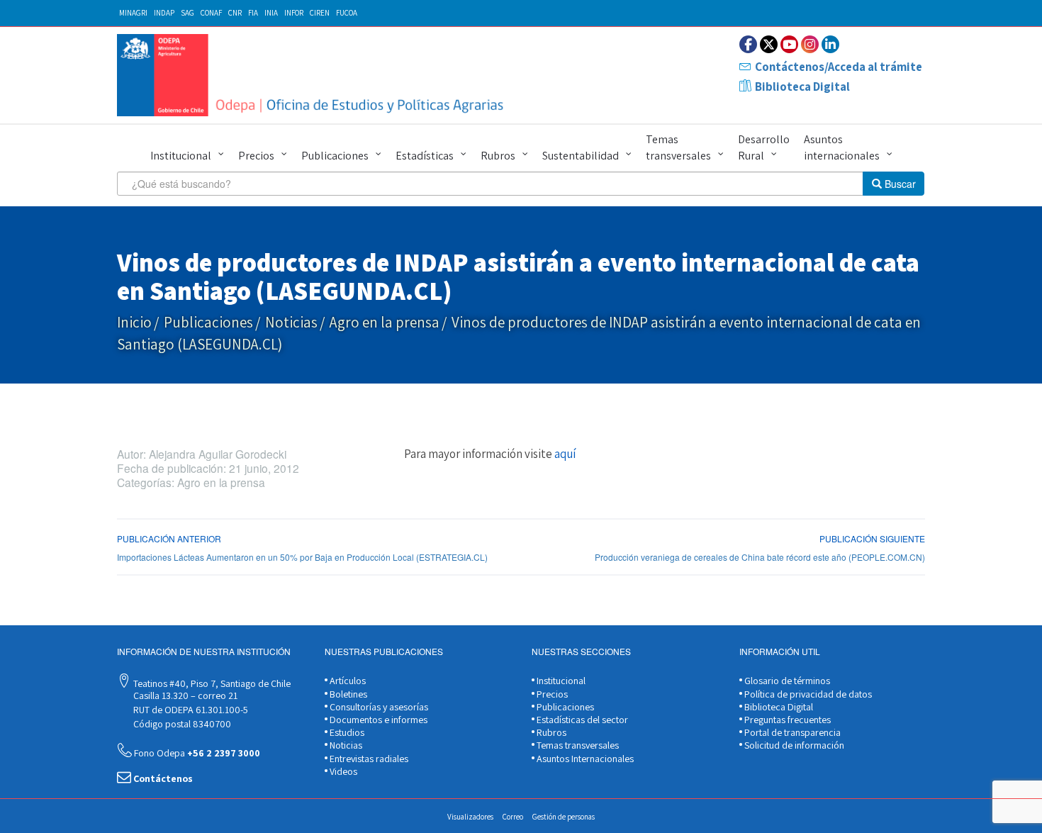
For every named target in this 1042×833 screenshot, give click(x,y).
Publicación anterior (169, 538)
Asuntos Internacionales (584, 758)
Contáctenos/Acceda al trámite (838, 66)
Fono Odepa (196, 753)
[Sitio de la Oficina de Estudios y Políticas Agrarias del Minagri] (313, 75)
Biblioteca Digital (802, 86)
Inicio (134, 322)
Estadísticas (425, 155)
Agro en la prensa (384, 322)
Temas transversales (678, 147)
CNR (235, 13)
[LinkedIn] (830, 44)
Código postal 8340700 (181, 723)
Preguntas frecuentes (786, 719)
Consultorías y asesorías (377, 706)
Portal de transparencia (791, 732)
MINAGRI (133, 13)
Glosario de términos (786, 680)
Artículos (346, 680)
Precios (256, 155)
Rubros (498, 155)
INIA (271, 13)
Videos (342, 771)
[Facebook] (748, 44)
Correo (513, 817)
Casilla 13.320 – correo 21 (184, 695)
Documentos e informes (377, 719)
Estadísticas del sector (581, 719)
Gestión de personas (563, 817)
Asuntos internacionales (842, 147)
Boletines (347, 694)
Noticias (291, 322)
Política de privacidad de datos (807, 694)
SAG (187, 13)
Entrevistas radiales (367, 758)
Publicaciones (335, 155)
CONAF (211, 13)
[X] (769, 44)
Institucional (180, 155)
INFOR (293, 13)
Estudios (345, 732)
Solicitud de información (793, 745)
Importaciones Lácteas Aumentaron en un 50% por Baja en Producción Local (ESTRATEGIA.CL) (302, 557)
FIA (253, 13)
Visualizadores (470, 817)
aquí (565, 454)
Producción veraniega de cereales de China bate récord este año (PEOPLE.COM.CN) (760, 557)
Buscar (899, 184)
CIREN (320, 13)
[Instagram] (810, 44)
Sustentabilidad (580, 155)
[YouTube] (789, 44)
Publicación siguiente (872, 538)
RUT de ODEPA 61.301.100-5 (189, 709)
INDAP (164, 13)
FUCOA (346, 13)
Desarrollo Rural (764, 147)
